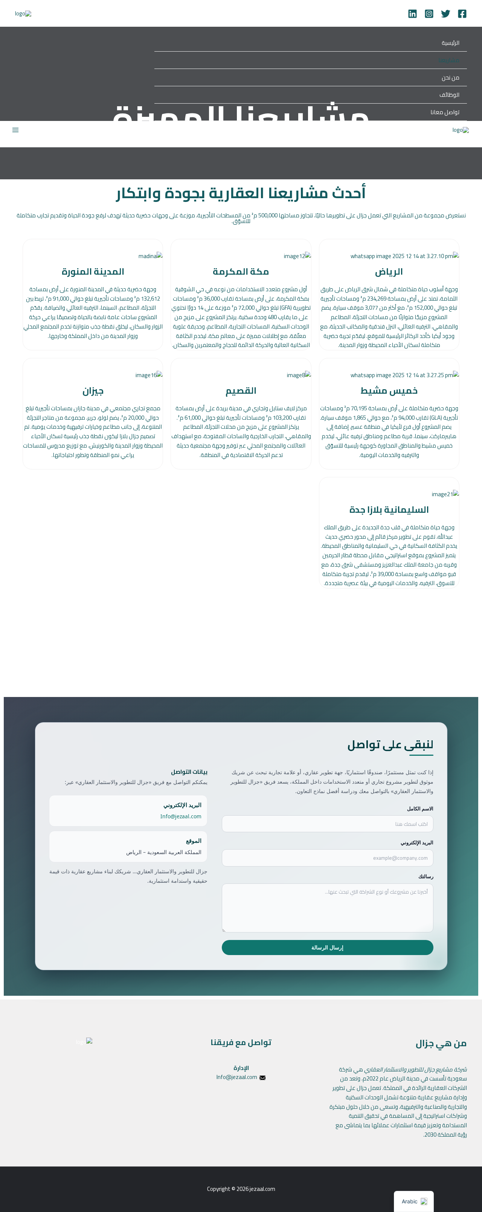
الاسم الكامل (420, 808)
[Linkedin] (412, 13)
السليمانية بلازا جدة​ (389, 509)
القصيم (241, 390)
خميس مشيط (389, 390)
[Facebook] (462, 13)
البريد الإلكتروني (417, 842)
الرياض (389, 271)
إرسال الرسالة (327, 947)
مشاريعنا (448, 60)
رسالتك (425, 876)
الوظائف (449, 94)
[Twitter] (445, 13)
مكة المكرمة (241, 271)
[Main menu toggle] (16, 130)
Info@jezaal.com (180, 816)
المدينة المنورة (93, 271)
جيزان (93, 390)
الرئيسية (450, 42)
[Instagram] (429, 13)
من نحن (450, 77)
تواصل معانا (444, 112)
